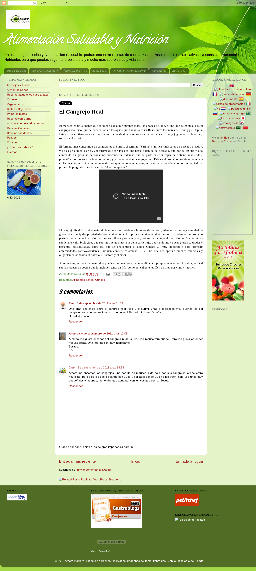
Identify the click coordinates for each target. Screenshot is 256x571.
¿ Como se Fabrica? (20, 147)
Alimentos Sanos (83, 279)
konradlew (159, 560)
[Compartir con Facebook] (127, 274)
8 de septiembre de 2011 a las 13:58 (101, 367)
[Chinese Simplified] (246, 127)
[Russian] (216, 113)
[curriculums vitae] (232, 89)
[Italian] (249, 103)
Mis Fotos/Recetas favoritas (129, 70)
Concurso (13, 142)
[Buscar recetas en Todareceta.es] (190, 519)
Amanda (74, 333)
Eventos (12, 152)
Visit (100, 551)
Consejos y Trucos (18, 85)
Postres (12, 137)
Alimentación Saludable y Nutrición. (86, 40)
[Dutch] (224, 108)
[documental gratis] (229, 99)
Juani (72, 367)
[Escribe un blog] (119, 274)
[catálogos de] (229, 123)
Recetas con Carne (19, 118)
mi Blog (224, 137)
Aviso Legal (179, 70)
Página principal (16, 70)
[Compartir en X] (123, 274)
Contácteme (159, 70)
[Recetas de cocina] (187, 504)
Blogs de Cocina (222, 141)
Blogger (199, 560)
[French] (215, 94)
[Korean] (242, 123)
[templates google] (232, 113)
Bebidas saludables (19, 133)
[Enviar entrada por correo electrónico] (108, 274)
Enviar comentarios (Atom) (94, 469)
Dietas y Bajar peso (19, 109)
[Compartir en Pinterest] (130, 274)
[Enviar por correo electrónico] (115, 274)
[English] (232, 85)
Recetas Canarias (18, 128)
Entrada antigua (189, 461)
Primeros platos (17, 113)
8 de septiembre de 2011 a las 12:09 (104, 333)
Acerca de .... (99, 70)
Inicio (135, 461)
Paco (72, 303)
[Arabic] (239, 127)
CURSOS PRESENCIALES (44, 70)
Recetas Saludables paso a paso (28, 94)
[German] (249, 94)
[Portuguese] (249, 113)
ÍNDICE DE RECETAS (75, 70)
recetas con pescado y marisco (26, 123)
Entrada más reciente (77, 461)
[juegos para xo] (217, 108)
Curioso (100, 279)
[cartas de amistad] (232, 94)
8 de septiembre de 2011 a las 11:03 (100, 303)
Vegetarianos (15, 104)
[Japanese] (244, 118)
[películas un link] (239, 108)
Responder (76, 321)
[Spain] (242, 99)
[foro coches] (229, 118)
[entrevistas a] (225, 127)
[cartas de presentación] (229, 103)
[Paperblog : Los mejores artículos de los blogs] (17, 499)
